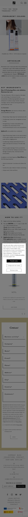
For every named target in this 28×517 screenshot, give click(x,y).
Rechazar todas (14, 270)
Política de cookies (19, 255)
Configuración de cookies (14, 265)
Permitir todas (14, 261)
